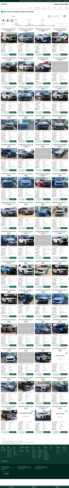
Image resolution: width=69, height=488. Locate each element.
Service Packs (40, 454)
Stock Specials (34, 457)
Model (29, 19)
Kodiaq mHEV (9, 455)
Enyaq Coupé (28, 451)
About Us (57, 450)
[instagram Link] (67, 1)
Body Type (3, 23)
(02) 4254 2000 (5, 468)
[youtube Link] (64, 1)
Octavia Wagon (22, 450)
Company (66, 7)
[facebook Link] (62, 1)
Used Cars (33, 453)
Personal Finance (46, 455)
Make (16, 19)
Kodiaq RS (21, 451)
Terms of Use (65, 450)
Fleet (60, 7)
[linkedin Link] (66, 1)
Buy (43, 7)
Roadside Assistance (39, 456)
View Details (5, 54)
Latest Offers (34, 454)
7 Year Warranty (40, 452)
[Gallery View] (64, 16)
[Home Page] (4, 4)
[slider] (26, 25)
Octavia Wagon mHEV (9, 451)
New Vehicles (37, 7)
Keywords (13, 16)
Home (30, 7)
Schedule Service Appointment (40, 451)
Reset (49, 16)
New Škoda (33, 450)
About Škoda (58, 451)
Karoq (14, 450)
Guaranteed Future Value (46, 453)
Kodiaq (14, 453)
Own (49, 7)
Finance (54, 7)
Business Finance (46, 456)
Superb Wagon (3, 450)
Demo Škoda (34, 451)
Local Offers (34, 456)
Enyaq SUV (15, 451)
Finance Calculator (45, 451)
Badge (43, 19)
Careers (57, 453)
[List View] (67, 16)
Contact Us (13, 54)
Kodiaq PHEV (9, 456)
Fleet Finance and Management (46, 458)
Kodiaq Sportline (15, 454)
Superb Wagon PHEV (9, 453)
